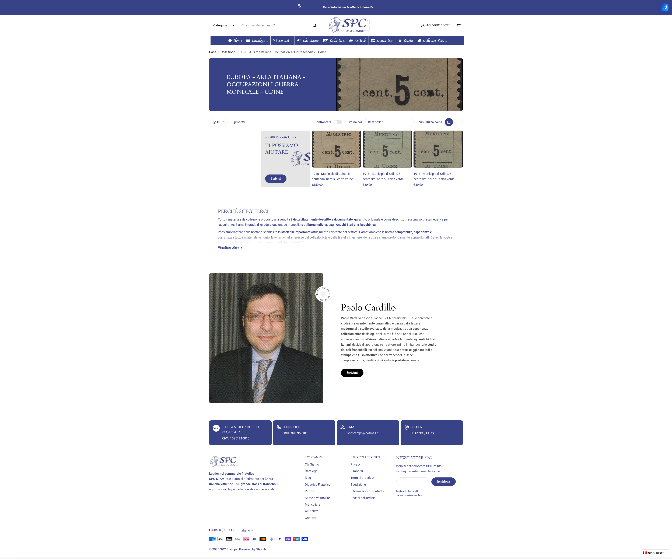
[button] (300, 7)
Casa (212, 52)
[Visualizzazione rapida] (356, 138)
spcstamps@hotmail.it (363, 433)
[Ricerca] (314, 25)
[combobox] (264, 25)
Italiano (245, 530)
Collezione (228, 52)
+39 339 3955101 (296, 433)
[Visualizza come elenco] (458, 122)
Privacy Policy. (414, 495)
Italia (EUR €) (223, 530)
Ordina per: (355, 122)
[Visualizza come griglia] (449, 122)
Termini (400, 495)
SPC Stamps (228, 549)
